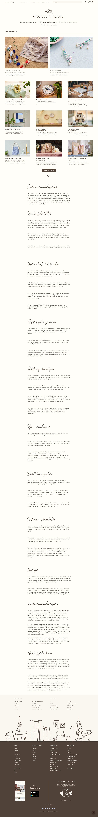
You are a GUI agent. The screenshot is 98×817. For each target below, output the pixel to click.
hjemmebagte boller (39, 541)
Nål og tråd (35, 401)
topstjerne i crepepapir (40, 643)
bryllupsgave (43, 457)
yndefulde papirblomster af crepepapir (37, 617)
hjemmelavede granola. (55, 541)
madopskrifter (31, 527)
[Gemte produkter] (90, 2)
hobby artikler (40, 631)
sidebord (65, 664)
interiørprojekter (46, 227)
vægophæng (31, 494)
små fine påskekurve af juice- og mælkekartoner (58, 687)
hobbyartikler (31, 247)
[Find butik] (86, 2)
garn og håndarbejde (52, 410)
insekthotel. (55, 506)
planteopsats (57, 492)
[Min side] (88, 2)
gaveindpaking (36, 668)
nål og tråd (66, 227)
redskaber (54, 631)
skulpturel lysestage (32, 664)
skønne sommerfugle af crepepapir (40, 626)
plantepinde (56, 504)
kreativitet (37, 298)
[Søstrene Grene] (10, 2)
